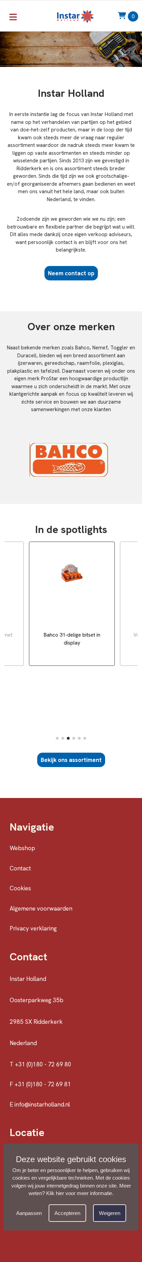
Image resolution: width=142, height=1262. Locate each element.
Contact (20, 868)
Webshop (22, 848)
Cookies (20, 888)
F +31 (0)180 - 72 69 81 (40, 1084)
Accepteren (67, 1213)
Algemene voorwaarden (41, 908)
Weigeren (109, 1213)
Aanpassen (29, 1213)
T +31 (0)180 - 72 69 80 (40, 1064)
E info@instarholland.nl (40, 1104)
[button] (57, 738)
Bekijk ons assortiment (71, 760)
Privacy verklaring (33, 928)
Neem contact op (71, 273)
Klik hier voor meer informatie (79, 1193)
